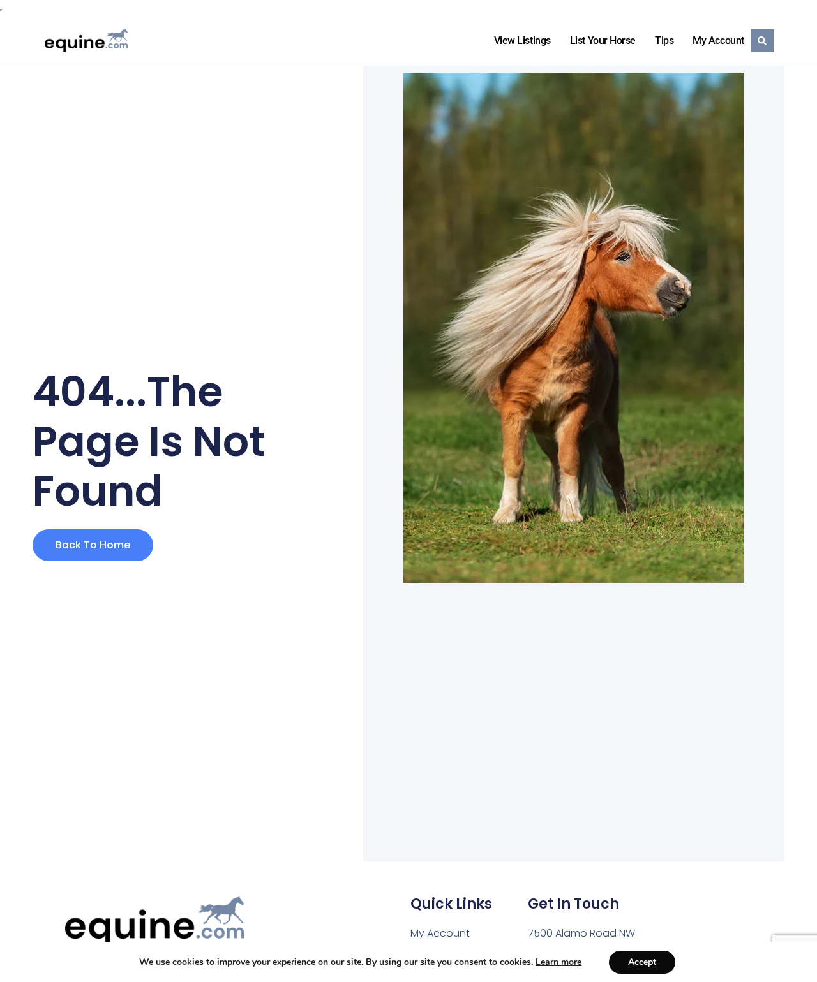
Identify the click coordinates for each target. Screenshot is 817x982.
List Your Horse (603, 40)
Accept (642, 962)
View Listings (522, 40)
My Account (718, 40)
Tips (664, 40)
